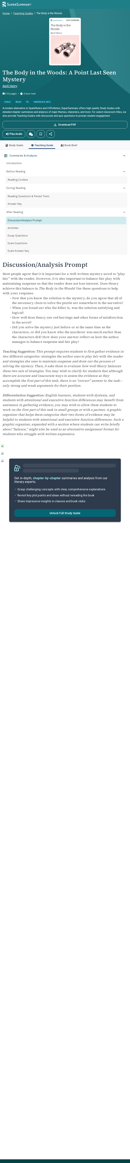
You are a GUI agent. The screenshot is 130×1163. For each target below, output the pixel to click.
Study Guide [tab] (16, 145)
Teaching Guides (23, 13)
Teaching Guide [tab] (44, 145)
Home (6, 13)
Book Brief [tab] (71, 145)
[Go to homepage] (17, 4)
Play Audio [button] (16, 133)
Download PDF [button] (67, 124)
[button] (31, 134)
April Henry (10, 86)
